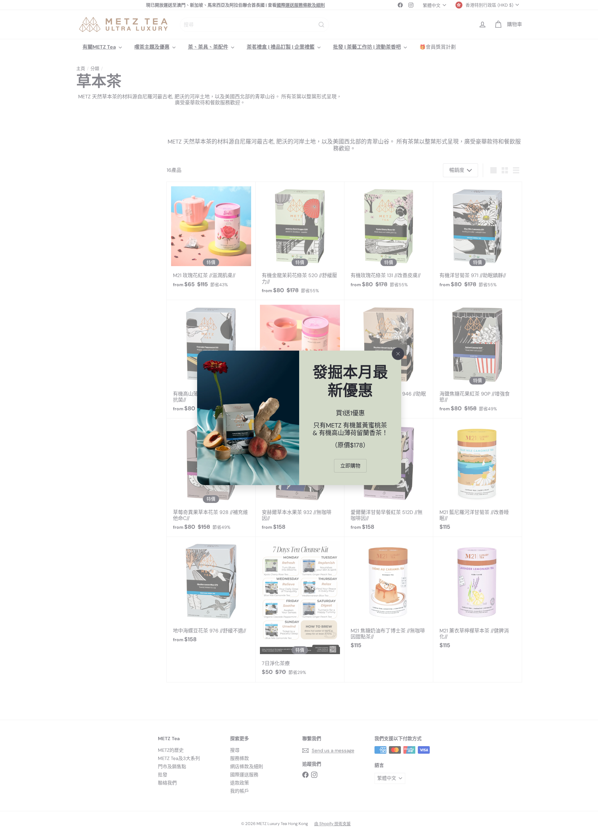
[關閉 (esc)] (398, 353)
